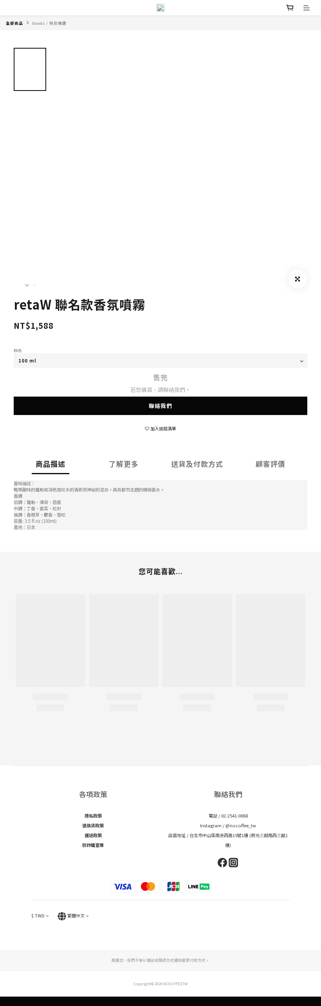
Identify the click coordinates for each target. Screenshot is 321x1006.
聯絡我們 (160, 406)
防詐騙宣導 (93, 845)
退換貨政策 (93, 825)
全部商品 (14, 23)
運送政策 (93, 835)
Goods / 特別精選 (49, 23)
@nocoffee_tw (240, 825)
